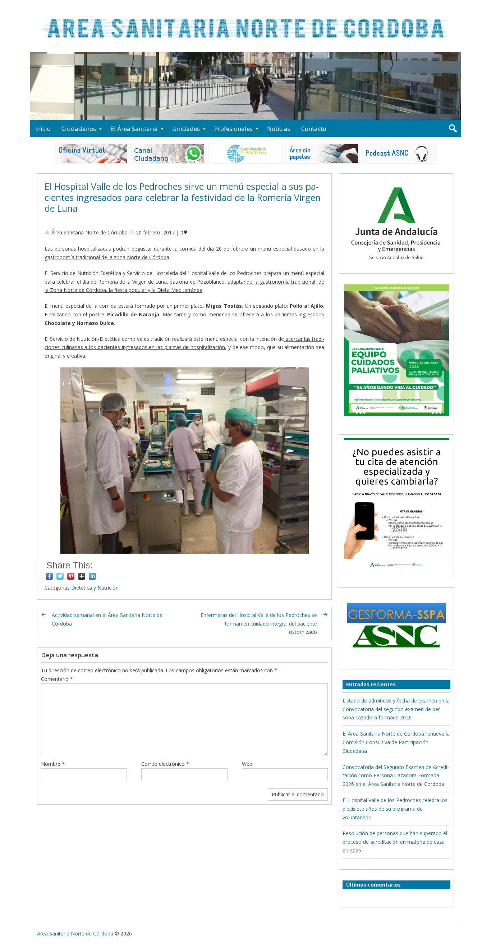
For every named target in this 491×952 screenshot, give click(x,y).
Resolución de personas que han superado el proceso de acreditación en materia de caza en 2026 (395, 842)
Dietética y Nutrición (95, 587)
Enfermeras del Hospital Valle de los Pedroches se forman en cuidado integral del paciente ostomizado (259, 624)
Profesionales (233, 128)
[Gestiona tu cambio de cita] (396, 350)
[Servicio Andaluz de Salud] (396, 265)
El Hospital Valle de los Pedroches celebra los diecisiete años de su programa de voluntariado (395, 809)
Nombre (53, 763)
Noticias (278, 128)
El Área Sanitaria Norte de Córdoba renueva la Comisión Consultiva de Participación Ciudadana (396, 742)
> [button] (452, 84)
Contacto (313, 128)
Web (247, 763)
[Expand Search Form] (452, 128)
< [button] (38, 84)
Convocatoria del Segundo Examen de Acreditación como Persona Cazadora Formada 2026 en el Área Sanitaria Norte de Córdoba (396, 776)
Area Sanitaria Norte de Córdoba (75, 933)
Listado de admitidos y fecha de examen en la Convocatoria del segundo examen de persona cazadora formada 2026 (396, 709)
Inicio (43, 128)
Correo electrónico (165, 763)
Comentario (57, 679)
